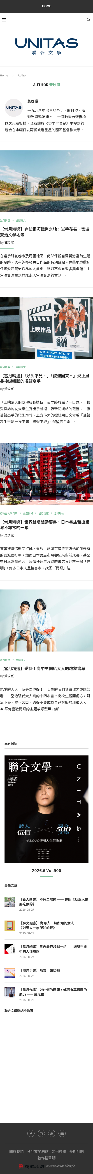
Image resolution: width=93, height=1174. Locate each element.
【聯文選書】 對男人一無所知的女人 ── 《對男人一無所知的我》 (50, 925)
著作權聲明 (46, 1157)
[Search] (88, 19)
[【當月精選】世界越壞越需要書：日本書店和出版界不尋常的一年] (46, 474)
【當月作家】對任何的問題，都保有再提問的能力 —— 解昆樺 (53, 992)
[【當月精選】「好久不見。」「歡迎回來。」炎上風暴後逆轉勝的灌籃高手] (46, 328)
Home (46, 6)
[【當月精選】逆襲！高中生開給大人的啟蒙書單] (46, 620)
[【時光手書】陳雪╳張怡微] (10, 973)
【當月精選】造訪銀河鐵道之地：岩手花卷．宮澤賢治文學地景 (44, 231)
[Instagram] (41, 1133)
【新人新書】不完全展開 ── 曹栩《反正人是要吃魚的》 (53, 901)
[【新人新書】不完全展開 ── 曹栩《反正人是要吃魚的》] (10, 902)
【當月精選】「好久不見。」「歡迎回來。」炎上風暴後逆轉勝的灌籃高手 (44, 378)
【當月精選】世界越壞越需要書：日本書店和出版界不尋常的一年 (44, 524)
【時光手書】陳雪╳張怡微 (39, 970)
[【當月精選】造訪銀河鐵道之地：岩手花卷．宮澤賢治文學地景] (46, 181)
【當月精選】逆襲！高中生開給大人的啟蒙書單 (42, 668)
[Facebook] (31, 1133)
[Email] (62, 1133)
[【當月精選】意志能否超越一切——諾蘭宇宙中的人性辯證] (10, 949)
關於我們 (16, 1151)
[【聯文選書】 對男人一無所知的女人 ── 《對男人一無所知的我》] (10, 926)
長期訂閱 (76, 1151)
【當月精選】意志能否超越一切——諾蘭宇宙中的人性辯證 (53, 949)
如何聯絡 (59, 1151)
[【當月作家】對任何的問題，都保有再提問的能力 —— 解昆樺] (10, 992)
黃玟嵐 (32, 101)
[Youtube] (51, 1133)
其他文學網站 (38, 1151)
